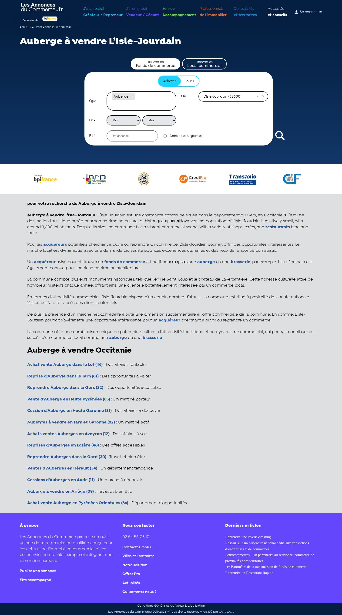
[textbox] (141, 105)
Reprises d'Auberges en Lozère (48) (63, 445)
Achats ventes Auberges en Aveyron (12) (68, 434)
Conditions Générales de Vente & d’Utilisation (171, 606)
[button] (132, 96)
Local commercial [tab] (204, 64)
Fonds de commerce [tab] (155, 64)
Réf (92, 136)
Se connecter (311, 12)
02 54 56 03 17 (135, 537)
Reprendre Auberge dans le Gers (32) (65, 387)
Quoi (93, 101)
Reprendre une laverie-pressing (248, 537)
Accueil (24, 27)
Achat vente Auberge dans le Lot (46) (65, 364)
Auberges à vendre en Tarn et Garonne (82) (71, 422)
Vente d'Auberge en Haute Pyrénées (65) (68, 399)
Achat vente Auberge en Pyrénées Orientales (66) (77, 503)
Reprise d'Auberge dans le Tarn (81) (63, 376)
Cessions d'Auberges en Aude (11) (61, 480)
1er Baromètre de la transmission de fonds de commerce (266, 567)
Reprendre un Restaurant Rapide (249, 573)
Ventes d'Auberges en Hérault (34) (62, 468)
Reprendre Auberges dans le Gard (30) (66, 457)
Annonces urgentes (185, 136)
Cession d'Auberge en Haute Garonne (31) (69, 410)
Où (183, 96)
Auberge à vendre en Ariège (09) (60, 491)
